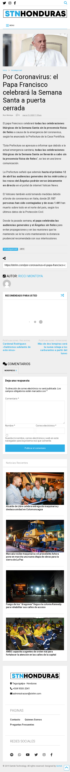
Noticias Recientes (17, 463)
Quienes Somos (33, 719)
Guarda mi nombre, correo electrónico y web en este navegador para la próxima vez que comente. (32, 439)
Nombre (10, 425)
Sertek (59, 766)
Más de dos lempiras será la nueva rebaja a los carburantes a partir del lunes (52, 348)
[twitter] (4, 3)
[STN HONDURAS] (35, 16)
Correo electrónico (46, 425)
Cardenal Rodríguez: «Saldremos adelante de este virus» (17, 347)
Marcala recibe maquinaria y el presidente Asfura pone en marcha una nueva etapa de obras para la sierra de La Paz (32, 557)
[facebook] (15, 3)
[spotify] (11, 755)
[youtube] (28, 755)
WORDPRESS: (11, 370)
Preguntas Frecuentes (22, 724)
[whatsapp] (19, 755)
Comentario (12, 398)
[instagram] (9, 3)
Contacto (15, 719)
